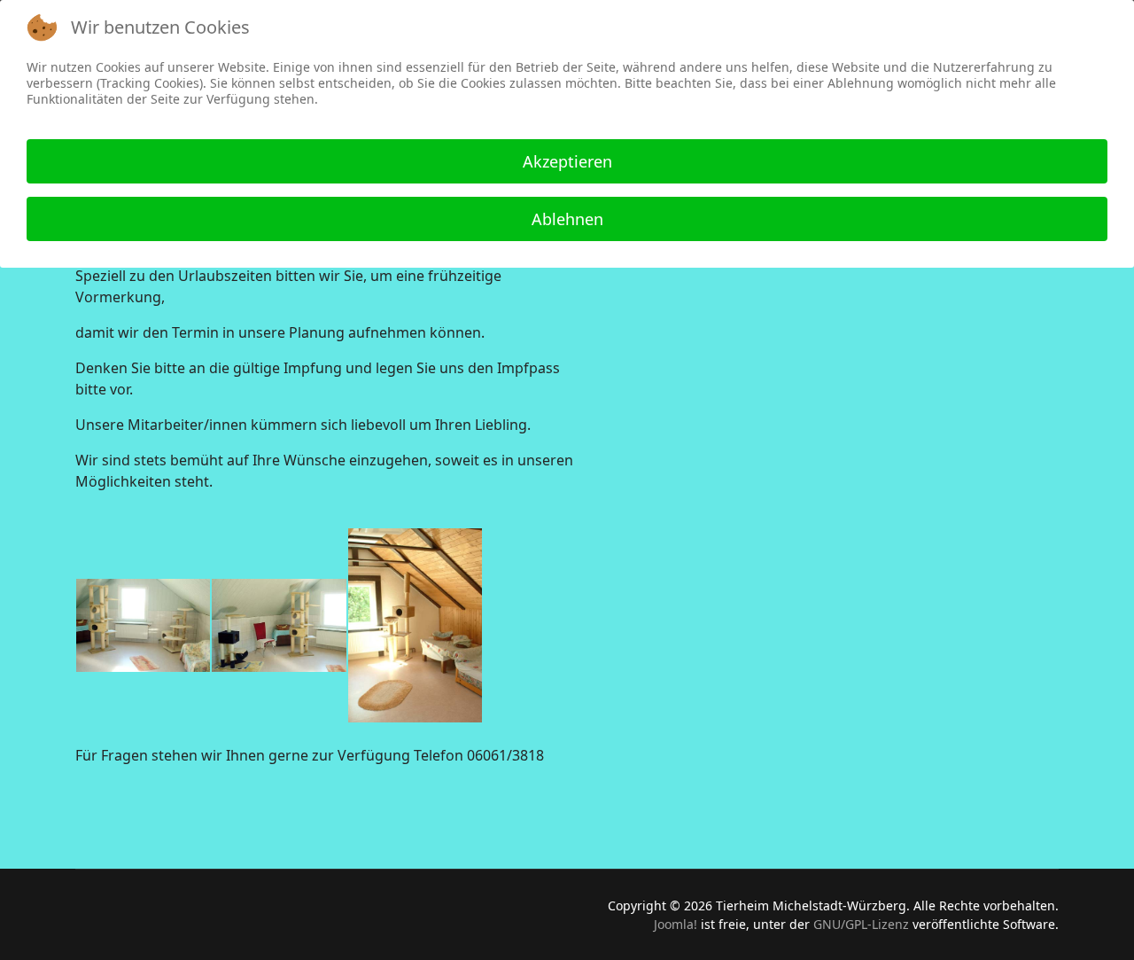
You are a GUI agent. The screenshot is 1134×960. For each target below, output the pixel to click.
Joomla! (675, 924)
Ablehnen (567, 219)
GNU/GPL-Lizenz (861, 924)
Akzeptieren (567, 161)
